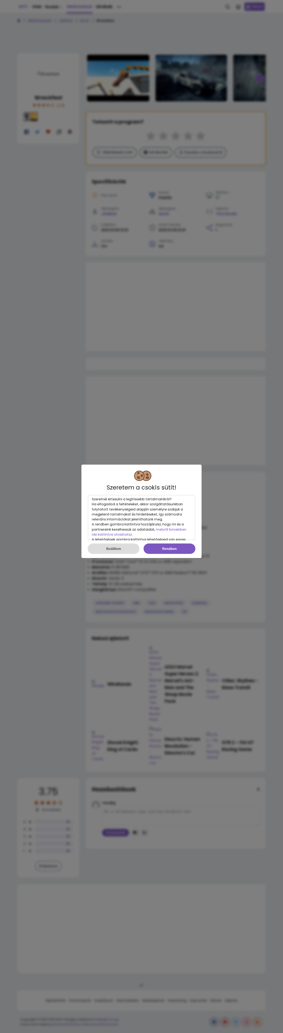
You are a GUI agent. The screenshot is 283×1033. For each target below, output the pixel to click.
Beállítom (113, 549)
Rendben (169, 549)
